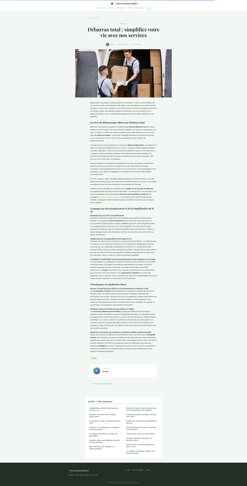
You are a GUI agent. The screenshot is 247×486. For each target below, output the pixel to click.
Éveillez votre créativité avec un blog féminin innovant (141, 422)
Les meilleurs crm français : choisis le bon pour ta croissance (140, 452)
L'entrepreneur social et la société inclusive (140, 434)
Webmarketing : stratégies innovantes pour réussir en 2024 (103, 409)
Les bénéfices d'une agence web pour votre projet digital (103, 435)
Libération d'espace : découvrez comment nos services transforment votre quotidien (141, 409)
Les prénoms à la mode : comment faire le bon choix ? (104, 422)
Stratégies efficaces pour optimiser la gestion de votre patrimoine (104, 441)
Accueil (98, 8)
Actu (104, 8)
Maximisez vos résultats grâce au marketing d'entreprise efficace (104, 428)
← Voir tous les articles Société (101, 384)
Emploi (129, 8)
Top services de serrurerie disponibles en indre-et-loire (140, 445)
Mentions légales (137, 470)
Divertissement (120, 8)
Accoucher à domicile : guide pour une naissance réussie (139, 439)
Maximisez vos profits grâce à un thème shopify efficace (102, 415)
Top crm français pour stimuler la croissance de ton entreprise (141, 428)
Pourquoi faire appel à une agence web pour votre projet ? (141, 415)
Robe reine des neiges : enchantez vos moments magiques (102, 448)
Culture (110, 8)
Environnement (139, 8)
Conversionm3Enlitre (127, 3)
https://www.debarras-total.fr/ (109, 197)
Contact (147, 470)
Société (148, 8)
